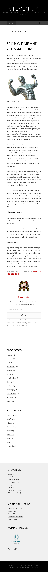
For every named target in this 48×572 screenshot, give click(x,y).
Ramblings (10, 390)
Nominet (9, 442)
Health (15, 320)
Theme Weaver (31, 568)
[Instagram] (22, 315)
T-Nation (9, 450)
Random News (11, 393)
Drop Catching (11, 378)
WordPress (32, 565)
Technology (10, 397)
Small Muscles (16, 323)
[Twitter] (26, 315)
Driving (9, 374)
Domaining (10, 431)
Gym (37, 320)
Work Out (31, 323)
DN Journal (10, 423)
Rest (8, 323)
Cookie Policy (12, 519)
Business (10, 359)
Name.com (10, 438)
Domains (9, 370)
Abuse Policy (12, 511)
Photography (11, 386)
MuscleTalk (10, 434)
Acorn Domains (12, 415)
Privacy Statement (14, 514)
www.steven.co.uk (15, 309)
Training (24, 323)
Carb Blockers (11, 419)
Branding (9, 355)
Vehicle (9, 401)
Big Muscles (30, 320)
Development (11, 366)
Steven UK (24, 9)
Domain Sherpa (12, 427)
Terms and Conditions (15, 508)
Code (8, 363)
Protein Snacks (12, 446)
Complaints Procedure (15, 516)
